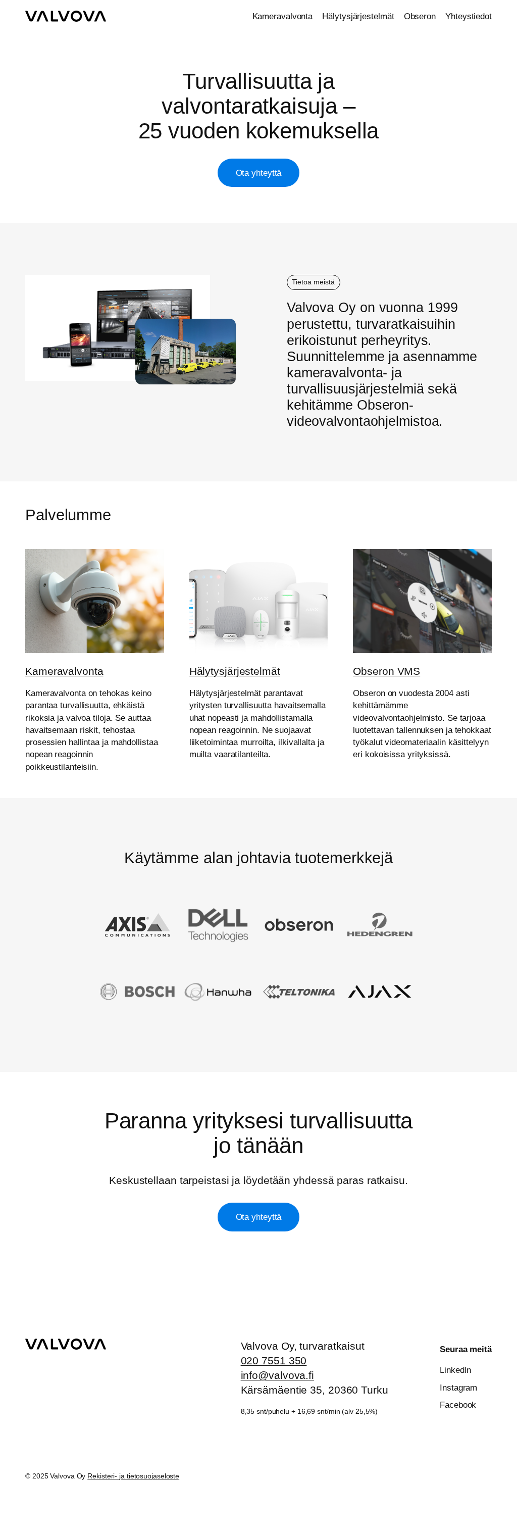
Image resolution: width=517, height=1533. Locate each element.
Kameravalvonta (64, 671)
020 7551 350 (274, 1360)
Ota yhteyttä (259, 173)
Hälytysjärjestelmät (234, 671)
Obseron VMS (386, 671)
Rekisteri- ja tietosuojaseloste (133, 1476)
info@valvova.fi (278, 1375)
